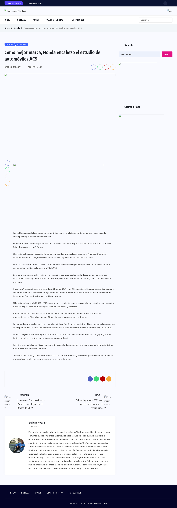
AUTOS (36, 20)
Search (167, 54)
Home (7, 28)
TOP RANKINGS (77, 20)
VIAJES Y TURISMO (55, 20)
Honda (17, 28)
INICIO (7, 20)
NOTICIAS (21, 20)
